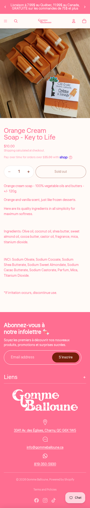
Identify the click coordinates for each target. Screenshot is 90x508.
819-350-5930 (45, 464)
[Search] (16, 21)
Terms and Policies (45, 490)
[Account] (73, 21)
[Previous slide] (5, 7)
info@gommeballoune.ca (45, 447)
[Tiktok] (53, 500)
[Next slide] (84, 7)
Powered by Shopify (61, 480)
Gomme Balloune (37, 480)
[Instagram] (45, 500)
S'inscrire (65, 357)
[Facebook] (36, 500)
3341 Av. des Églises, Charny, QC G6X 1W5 (45, 430)
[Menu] (5, 21)
